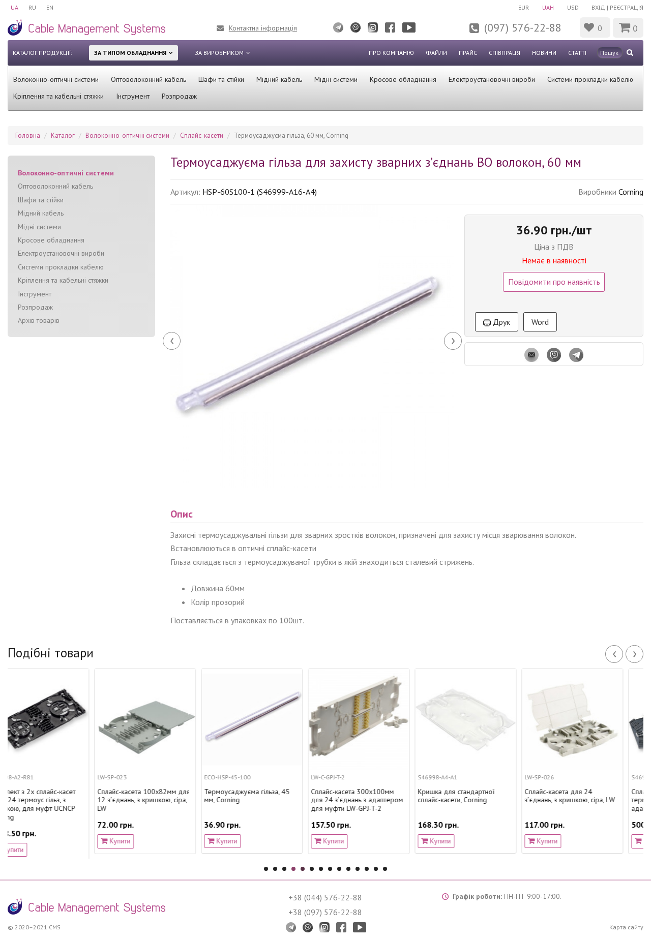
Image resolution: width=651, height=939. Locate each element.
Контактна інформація (263, 28)
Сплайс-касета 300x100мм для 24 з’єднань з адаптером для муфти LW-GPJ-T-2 (274, 800)
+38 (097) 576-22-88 (325, 912)
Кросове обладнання (403, 79)
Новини (544, 52)
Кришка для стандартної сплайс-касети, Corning (373, 796)
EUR (523, 7)
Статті (577, 52)
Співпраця (504, 52)
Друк (500, 322)
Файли (436, 52)
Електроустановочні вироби (492, 79)
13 (376, 869)
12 (367, 869)
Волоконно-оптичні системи (56, 79)
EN (49, 7)
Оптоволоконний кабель (148, 79)
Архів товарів (39, 320)
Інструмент (133, 96)
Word (540, 322)
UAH (548, 7)
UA (14, 7)
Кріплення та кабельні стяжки (58, 96)
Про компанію (391, 52)
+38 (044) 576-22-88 (325, 897)
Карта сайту (626, 927)
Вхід (598, 7)
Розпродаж (179, 96)
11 (358, 869)
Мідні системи (336, 79)
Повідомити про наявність (554, 282)
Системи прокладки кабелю (590, 79)
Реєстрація (626, 7)
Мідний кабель (279, 79)
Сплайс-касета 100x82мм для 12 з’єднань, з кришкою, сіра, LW (61, 800)
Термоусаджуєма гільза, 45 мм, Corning (164, 796)
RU (32, 7)
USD (573, 7)
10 (348, 869)
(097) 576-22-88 (522, 27)
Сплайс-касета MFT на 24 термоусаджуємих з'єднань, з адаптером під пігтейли (595, 800)
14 (385, 869)
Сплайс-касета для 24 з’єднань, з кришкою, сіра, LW (487, 796)
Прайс (468, 52)
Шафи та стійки (221, 79)
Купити (36, 840)
